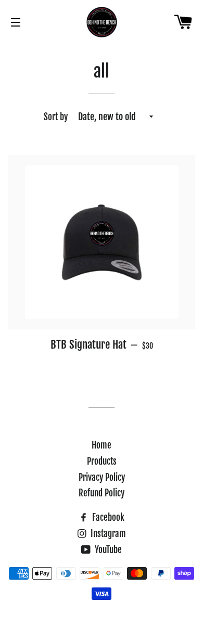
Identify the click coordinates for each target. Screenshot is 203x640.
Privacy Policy (102, 477)
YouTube (107, 549)
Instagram (107, 533)
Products (102, 461)
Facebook (107, 517)
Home (101, 445)
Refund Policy (101, 493)
